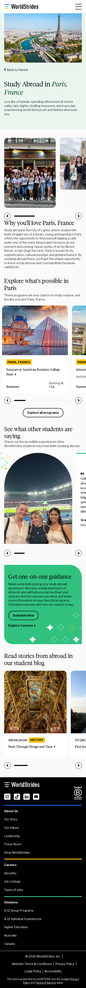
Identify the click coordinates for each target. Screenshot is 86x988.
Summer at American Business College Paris (33, 371)
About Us (11, 811)
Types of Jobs (13, 890)
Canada (9, 944)
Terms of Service (46, 982)
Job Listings (12, 881)
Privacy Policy (64, 964)
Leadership (12, 836)
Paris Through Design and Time (30, 747)
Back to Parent (17, 70)
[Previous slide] (7, 216)
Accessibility (53, 971)
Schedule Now (23, 615)
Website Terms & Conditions (32, 964)
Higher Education (16, 927)
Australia (10, 935)
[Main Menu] (78, 6)
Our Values (11, 827)
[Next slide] (78, 216)
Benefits (10, 873)
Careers (10, 865)
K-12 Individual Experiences (23, 919)
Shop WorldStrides (17, 852)
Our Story (10, 819)
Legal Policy (32, 971)
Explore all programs (43, 412)
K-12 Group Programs (19, 910)
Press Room (13, 844)
